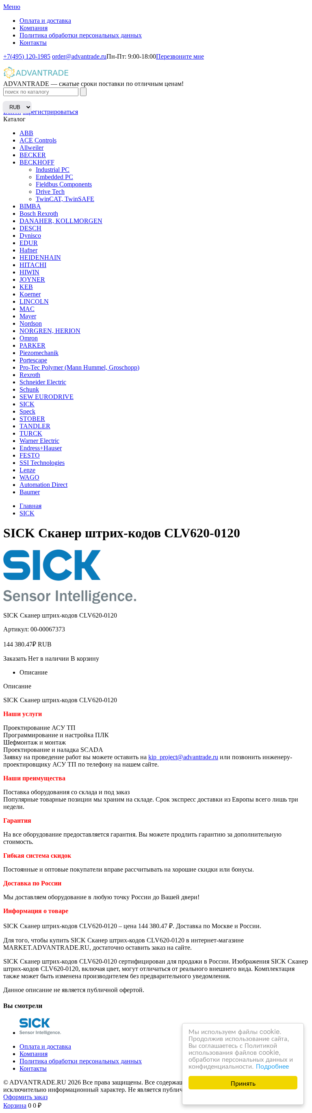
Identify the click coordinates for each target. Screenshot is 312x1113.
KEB (26, 286)
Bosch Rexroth (39, 213)
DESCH (30, 228)
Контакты (33, 42)
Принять (243, 1083)
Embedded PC (54, 176)
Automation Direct (43, 484)
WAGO (29, 477)
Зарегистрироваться (50, 111)
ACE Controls (38, 140)
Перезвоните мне (180, 56)
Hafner (28, 250)
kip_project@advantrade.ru (183, 757)
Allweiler (31, 147)
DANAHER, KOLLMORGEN (61, 220)
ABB (26, 132)
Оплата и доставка (45, 20)
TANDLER (35, 426)
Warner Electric (39, 440)
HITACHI (33, 264)
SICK (27, 404)
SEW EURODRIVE (47, 396)
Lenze (27, 470)
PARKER (33, 345)
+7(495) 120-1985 (26, 56)
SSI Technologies (42, 462)
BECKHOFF (37, 162)
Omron (29, 338)
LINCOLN (34, 301)
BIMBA (30, 206)
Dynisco (30, 235)
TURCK (31, 433)
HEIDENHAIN (40, 257)
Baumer (30, 492)
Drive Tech (50, 191)
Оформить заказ (25, 1096)
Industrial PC (52, 169)
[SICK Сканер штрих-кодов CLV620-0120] (40, 1032)
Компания (34, 27)
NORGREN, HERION (50, 330)
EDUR (29, 242)
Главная (30, 505)
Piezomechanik (39, 352)
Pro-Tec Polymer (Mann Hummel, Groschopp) (79, 367)
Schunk (29, 389)
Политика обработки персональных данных (81, 35)
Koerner (30, 294)
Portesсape (33, 360)
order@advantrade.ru (79, 56)
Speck (27, 411)
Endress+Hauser (41, 448)
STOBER (32, 418)
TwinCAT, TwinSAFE (65, 198)
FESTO (30, 455)
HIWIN (29, 272)
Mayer (28, 316)
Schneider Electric (43, 382)
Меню (11, 6)
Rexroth (30, 374)
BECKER (33, 154)
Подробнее (272, 1065)
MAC (27, 308)
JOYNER (32, 279)
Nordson (31, 323)
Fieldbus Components (64, 184)
